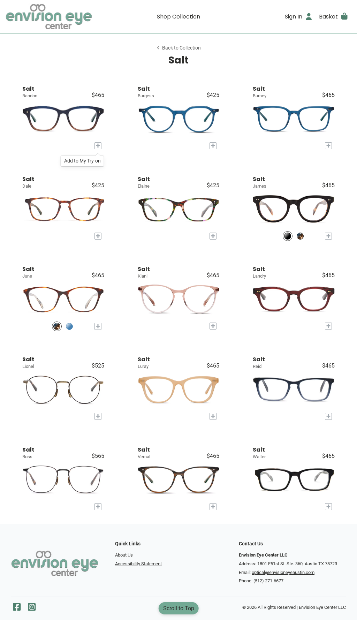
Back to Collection (181, 48)
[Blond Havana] (300, 236)
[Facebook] (16, 608)
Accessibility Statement (138, 563)
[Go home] (49, 16)
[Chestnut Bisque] (57, 326)
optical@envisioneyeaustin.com (283, 572)
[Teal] (69, 326)
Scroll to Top (178, 608)
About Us (124, 555)
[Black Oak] (287, 236)
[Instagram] (31, 608)
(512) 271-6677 (268, 580)
